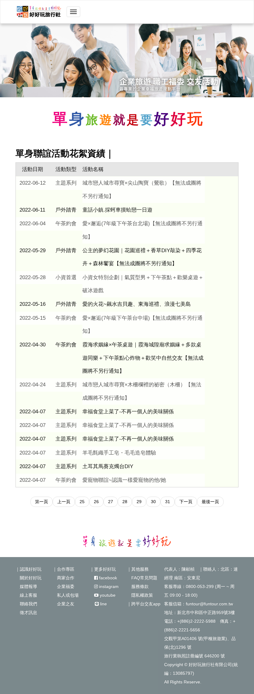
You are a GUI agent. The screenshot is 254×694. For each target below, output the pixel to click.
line (103, 603)
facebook (107, 577)
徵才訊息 (26, 612)
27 (110, 501)
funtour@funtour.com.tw (209, 603)
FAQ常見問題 (142, 577)
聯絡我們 (26, 603)
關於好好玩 (28, 577)
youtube (107, 595)
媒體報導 (26, 586)
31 (167, 501)
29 (139, 501)
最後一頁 (210, 501)
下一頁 (185, 501)
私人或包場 (66, 595)
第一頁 (41, 501)
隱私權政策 (140, 595)
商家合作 (63, 577)
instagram (108, 586)
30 (153, 501)
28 (124, 501)
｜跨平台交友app (143, 603)
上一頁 (63, 501)
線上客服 (26, 595)
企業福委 (63, 586)
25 (82, 501)
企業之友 (63, 603)
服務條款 (138, 586)
